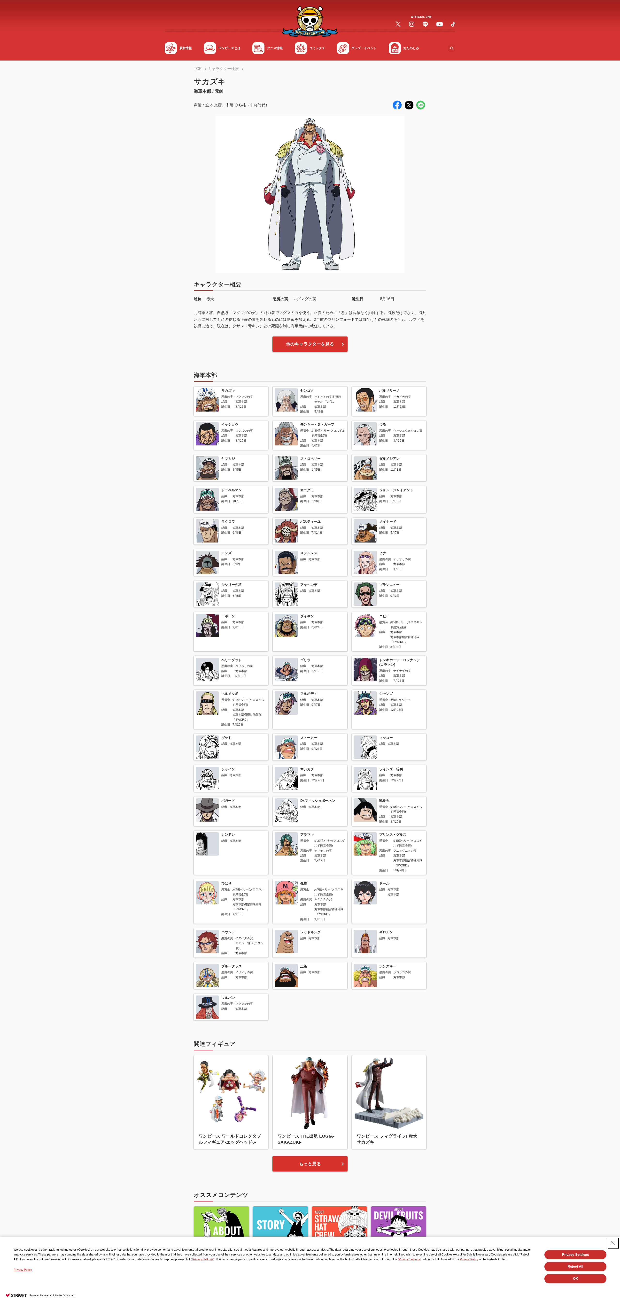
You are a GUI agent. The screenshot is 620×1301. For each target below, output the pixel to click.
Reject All (575, 1266)
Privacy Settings (575, 1254)
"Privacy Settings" (202, 1259)
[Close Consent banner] (613, 1243)
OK (575, 1278)
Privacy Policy (469, 1259)
